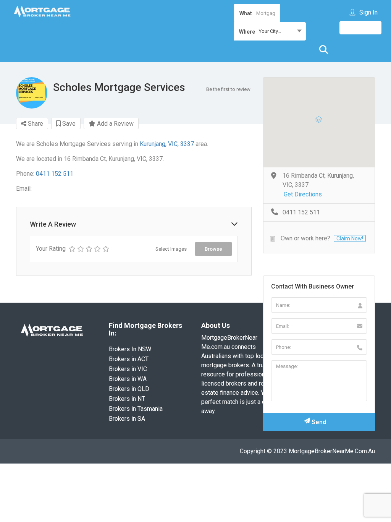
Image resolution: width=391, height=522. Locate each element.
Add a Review (114, 123)
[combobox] (269, 31)
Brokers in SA (127, 418)
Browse (213, 249)
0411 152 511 (54, 173)
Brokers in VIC (128, 369)
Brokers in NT (127, 398)
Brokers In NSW (130, 349)
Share (34, 123)
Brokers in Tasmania (136, 408)
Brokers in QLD (129, 388)
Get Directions (303, 194)
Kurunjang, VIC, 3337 (167, 144)
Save (68, 123)
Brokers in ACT (129, 359)
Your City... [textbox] (270, 31)
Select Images (171, 249)
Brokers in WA (128, 379)
